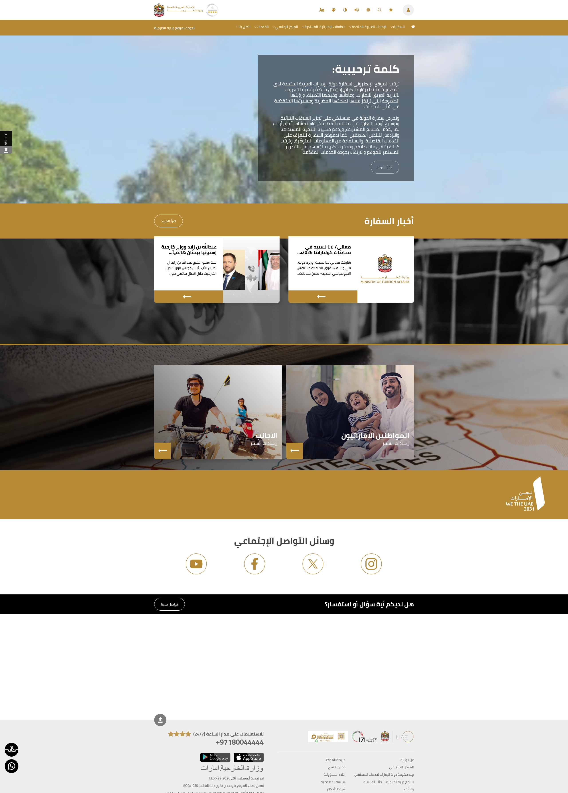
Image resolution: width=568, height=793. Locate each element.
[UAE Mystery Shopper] (328, 737)
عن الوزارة (407, 760)
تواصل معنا (169, 604)
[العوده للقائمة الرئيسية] (179, 15)
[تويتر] (313, 564)
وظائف (409, 789)
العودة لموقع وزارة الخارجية (174, 27)
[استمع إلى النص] (357, 10)
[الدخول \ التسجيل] (408, 10)
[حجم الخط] (321, 10)
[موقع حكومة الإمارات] (397, 737)
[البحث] (379, 10)
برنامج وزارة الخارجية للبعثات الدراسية (388, 782)
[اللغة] (368, 10)
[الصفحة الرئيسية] (391, 10)
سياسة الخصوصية (333, 782)
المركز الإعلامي (286, 26)
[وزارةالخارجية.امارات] (232, 768)
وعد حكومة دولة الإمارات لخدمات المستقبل (384, 775)
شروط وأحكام (336, 789)
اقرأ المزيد (168, 221)
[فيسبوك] (255, 564)
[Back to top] (160, 720)
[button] (11, 750)
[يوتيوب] (196, 564)
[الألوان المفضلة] (333, 10)
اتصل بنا (244, 26)
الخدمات (263, 26)
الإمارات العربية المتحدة (369, 26)
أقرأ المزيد (385, 167)
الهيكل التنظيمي (401, 767)
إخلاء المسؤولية (334, 775)
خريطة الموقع (335, 760)
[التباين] (345, 10)
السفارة (399, 26)
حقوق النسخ (336, 767)
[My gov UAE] (364, 737)
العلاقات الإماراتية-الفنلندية (325, 26)
